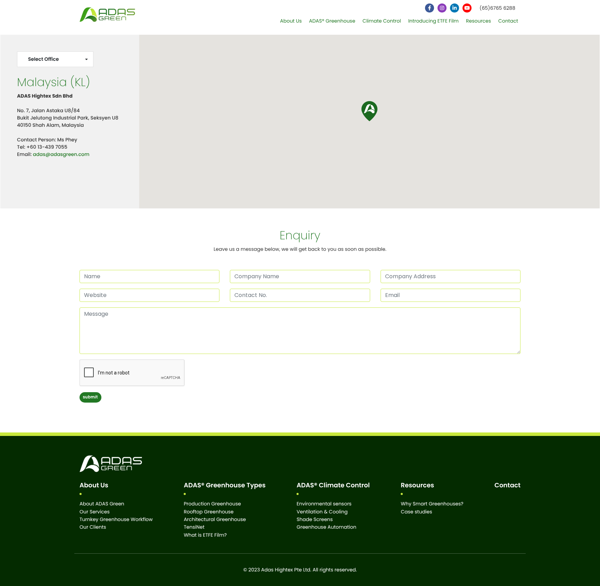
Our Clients (93, 526)
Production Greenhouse (212, 503)
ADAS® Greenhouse (332, 20)
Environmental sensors (324, 503)
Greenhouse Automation (326, 526)
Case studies (416, 511)
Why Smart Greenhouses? (432, 503)
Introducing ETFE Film (433, 20)
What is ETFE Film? (205, 534)
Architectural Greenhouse (215, 519)
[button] (369, 111)
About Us (291, 20)
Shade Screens (315, 519)
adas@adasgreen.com (61, 154)
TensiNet (194, 526)
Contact (508, 20)
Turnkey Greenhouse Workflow (116, 519)
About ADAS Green (102, 503)
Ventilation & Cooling (322, 511)
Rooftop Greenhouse (209, 511)
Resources (478, 20)
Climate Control (381, 20)
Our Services (95, 511)
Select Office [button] (43, 59)
